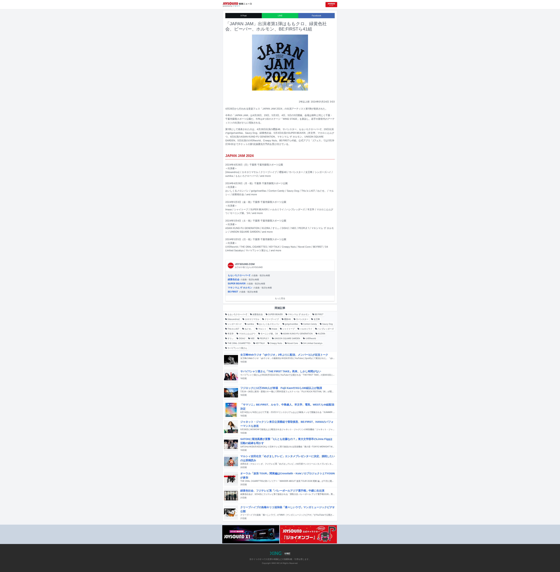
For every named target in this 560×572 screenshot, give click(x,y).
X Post (243, 15)
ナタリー (236, 6)
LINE (280, 15)
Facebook (316, 15)
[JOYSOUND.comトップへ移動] (331, 4)
